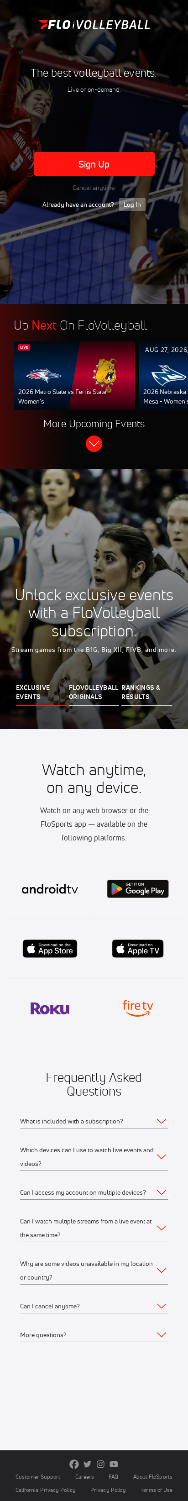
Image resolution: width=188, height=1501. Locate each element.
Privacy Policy (108, 1489)
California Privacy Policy (46, 1489)
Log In (132, 204)
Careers (84, 1476)
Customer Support (38, 1476)
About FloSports (152, 1476)
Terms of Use (156, 1489)
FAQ (113, 1476)
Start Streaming (74, 384)
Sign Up (94, 164)
